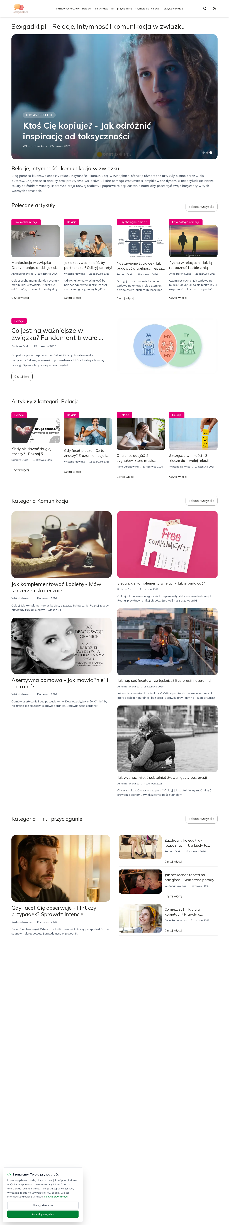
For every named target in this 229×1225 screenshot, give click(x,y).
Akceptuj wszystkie (43, 1214)
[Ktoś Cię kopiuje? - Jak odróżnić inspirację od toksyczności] (114, 96)
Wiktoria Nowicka (33, 146)
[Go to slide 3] (210, 152)
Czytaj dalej (22, 376)
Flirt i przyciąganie (121, 8)
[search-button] (205, 9)
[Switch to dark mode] (214, 8)
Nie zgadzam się (43, 1205)
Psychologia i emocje (147, 8)
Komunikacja (101, 8)
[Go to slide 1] (204, 152)
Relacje (86, 8)
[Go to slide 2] (207, 152)
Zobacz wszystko (202, 207)
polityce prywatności (56, 1196)
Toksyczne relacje (172, 8)
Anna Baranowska (22, 273)
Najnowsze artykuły (67, 8)
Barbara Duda (125, 274)
